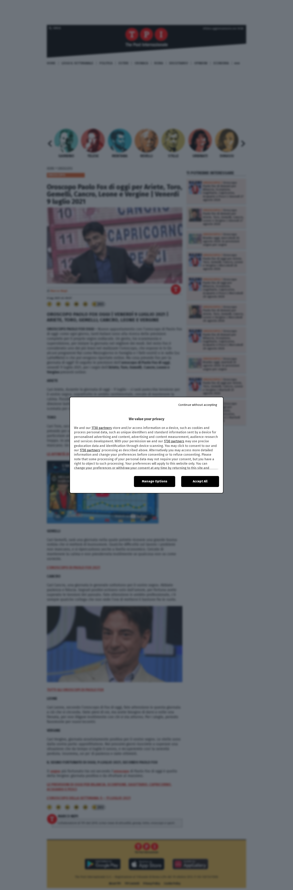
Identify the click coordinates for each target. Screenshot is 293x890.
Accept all (200, 481)
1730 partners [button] (101, 428)
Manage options (154, 481)
